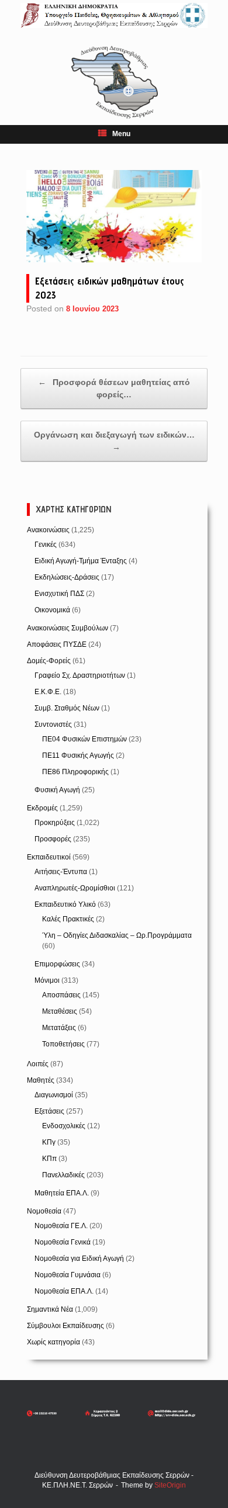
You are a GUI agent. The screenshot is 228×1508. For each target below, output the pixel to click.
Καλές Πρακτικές (68, 919)
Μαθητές (40, 1080)
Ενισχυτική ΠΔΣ (59, 594)
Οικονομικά (52, 610)
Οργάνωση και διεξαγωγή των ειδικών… (114, 441)
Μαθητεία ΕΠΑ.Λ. (61, 1193)
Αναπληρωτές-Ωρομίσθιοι (74, 888)
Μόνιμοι (47, 980)
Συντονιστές (53, 724)
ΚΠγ (49, 1142)
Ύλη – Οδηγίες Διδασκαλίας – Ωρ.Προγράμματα (117, 935)
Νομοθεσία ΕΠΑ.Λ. (64, 1291)
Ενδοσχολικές (63, 1126)
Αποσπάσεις (61, 995)
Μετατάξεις (59, 1028)
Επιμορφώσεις (57, 964)
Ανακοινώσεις (48, 530)
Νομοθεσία (44, 1211)
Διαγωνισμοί (53, 1095)
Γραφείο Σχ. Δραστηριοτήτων (79, 675)
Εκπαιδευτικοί (49, 857)
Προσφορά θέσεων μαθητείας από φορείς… (114, 388)
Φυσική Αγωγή (57, 790)
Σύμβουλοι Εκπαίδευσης (65, 1326)
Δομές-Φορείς (49, 661)
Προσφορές (52, 839)
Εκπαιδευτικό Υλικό (65, 904)
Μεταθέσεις (59, 1011)
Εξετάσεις (49, 1111)
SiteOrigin (170, 1485)
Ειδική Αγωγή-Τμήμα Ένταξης (80, 561)
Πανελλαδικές (63, 1175)
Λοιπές (38, 1064)
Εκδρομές (42, 808)
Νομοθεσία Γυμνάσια (67, 1275)
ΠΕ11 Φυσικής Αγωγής (78, 755)
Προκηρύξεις (54, 823)
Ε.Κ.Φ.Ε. (47, 692)
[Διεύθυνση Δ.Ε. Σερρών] (114, 15)
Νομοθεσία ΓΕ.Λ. (61, 1226)
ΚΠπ (49, 1159)
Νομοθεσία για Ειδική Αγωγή (79, 1258)
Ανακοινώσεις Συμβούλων (67, 628)
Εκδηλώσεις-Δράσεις (66, 577)
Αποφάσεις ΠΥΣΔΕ (57, 644)
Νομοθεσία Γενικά (62, 1242)
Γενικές (45, 544)
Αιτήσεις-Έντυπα (60, 872)
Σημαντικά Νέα (50, 1309)
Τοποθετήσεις (63, 1044)
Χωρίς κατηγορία (53, 1342)
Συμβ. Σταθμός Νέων (66, 708)
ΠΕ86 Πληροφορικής (75, 772)
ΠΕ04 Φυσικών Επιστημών (84, 739)
